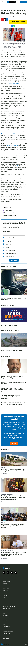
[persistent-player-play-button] (2, 644)
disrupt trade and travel (13, 83)
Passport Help (5, 617)
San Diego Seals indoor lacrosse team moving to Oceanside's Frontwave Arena (14, 470)
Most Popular (5, 356)
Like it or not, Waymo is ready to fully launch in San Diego (13, 383)
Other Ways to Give (6, 633)
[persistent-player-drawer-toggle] (26, 644)
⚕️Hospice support (7, 210)
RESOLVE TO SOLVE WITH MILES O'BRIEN (12, 350)
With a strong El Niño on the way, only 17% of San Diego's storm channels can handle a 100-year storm (13, 389)
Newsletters (5, 583)
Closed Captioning (6, 608)
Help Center (5, 620)
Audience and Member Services (9, 606)
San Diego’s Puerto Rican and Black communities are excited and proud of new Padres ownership (12, 397)
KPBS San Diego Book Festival (9, 325)
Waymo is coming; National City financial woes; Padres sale (13, 298)
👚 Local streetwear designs (10, 212)
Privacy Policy (5, 595)
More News (5, 449)
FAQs (4, 613)
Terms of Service (6, 600)
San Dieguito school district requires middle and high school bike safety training (12, 525)
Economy (3, 467)
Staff (4, 597)
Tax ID (4, 635)
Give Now (23, 2)
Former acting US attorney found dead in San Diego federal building (13, 377)
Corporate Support (6, 626)
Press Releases (6, 593)
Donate (14, 443)
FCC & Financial (6, 588)
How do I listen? (6, 615)
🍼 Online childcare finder (9, 215)
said (17, 166)
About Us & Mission (6, 581)
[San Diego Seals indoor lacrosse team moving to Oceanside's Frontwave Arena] (14, 459)
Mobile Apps (5, 590)
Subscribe (14, 260)
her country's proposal (12, 145)
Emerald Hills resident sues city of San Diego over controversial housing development (13, 403)
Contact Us (5, 610)
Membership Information (8, 631)
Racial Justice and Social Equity (7, 494)
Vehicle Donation (6, 638)
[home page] (11, 2)
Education (3, 522)
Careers (4, 585)
